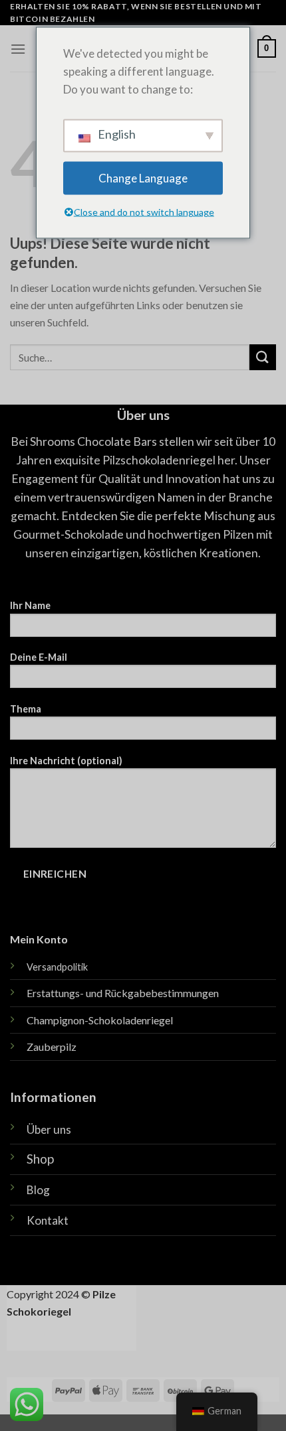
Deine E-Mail (38, 657)
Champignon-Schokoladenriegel (100, 1020)
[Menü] (18, 49)
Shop (40, 1158)
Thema (25, 709)
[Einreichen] (262, 357)
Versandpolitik (57, 967)
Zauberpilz (51, 1046)
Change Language (143, 178)
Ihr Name (30, 605)
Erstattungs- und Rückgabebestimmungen (123, 993)
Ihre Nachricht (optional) (66, 760)
